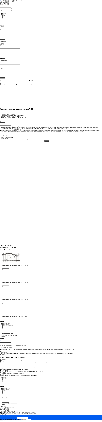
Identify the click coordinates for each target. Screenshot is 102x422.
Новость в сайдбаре (4, 342)
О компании (4, 14)
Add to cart (2, 122)
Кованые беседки (5, 324)
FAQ (3, 17)
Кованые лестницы (6, 328)
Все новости (2, 351)
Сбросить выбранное (4, 138)
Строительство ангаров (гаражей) (28, 412)
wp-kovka (11, 347)
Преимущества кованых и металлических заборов (13, 345)
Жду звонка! (31, 417)
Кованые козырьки (6, 327)
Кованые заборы (5, 326)
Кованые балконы (6, 323)
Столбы (3, 336)
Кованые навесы (5, 329)
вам (6, 417)
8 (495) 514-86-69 (3, 1)
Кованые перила (5, 330)
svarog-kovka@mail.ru (4, 2)
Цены (3, 15)
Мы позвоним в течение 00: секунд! (8, 417)
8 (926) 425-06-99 (10, 1)
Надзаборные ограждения (7, 333)
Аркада (6, 414)
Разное (3, 334)
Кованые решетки (6, 332)
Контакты (4, 19)
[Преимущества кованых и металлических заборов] (10, 340)
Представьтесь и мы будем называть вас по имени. (10, 419)
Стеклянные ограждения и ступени (9, 335)
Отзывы (4, 18)
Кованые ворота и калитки (17, 123)
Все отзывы (3, 354)
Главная (4, 13)
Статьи (3, 16)
